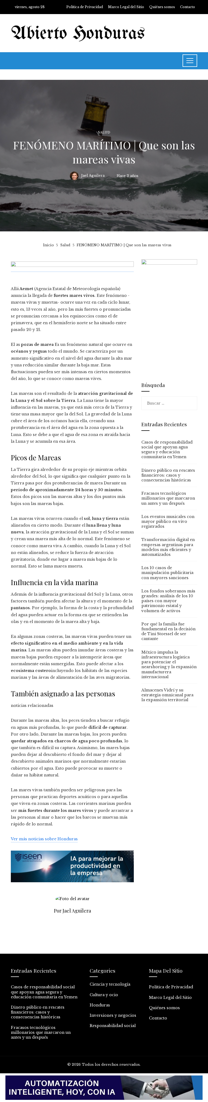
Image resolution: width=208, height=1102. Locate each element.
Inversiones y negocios (113, 1015)
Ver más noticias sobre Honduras (44, 839)
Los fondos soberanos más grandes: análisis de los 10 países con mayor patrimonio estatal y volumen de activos (168, 601)
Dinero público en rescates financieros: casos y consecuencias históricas (168, 475)
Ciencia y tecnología (110, 984)
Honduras (100, 1005)
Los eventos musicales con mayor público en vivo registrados (167, 521)
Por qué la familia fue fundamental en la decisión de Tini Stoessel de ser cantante (168, 631)
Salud (104, 132)
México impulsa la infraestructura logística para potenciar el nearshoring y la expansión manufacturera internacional (169, 664)
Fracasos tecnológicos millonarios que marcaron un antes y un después (168, 498)
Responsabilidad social (113, 1025)
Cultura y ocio (104, 994)
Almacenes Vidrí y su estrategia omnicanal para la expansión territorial (167, 695)
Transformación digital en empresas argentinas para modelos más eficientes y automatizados (168, 547)
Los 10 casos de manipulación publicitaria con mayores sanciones (167, 572)
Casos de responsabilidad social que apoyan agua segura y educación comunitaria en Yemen (167, 450)
